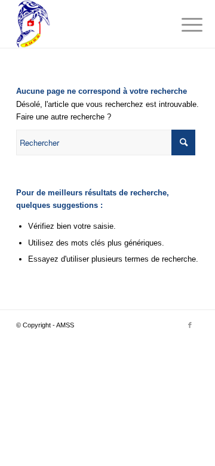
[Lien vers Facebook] (190, 325)
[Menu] (183, 25)
